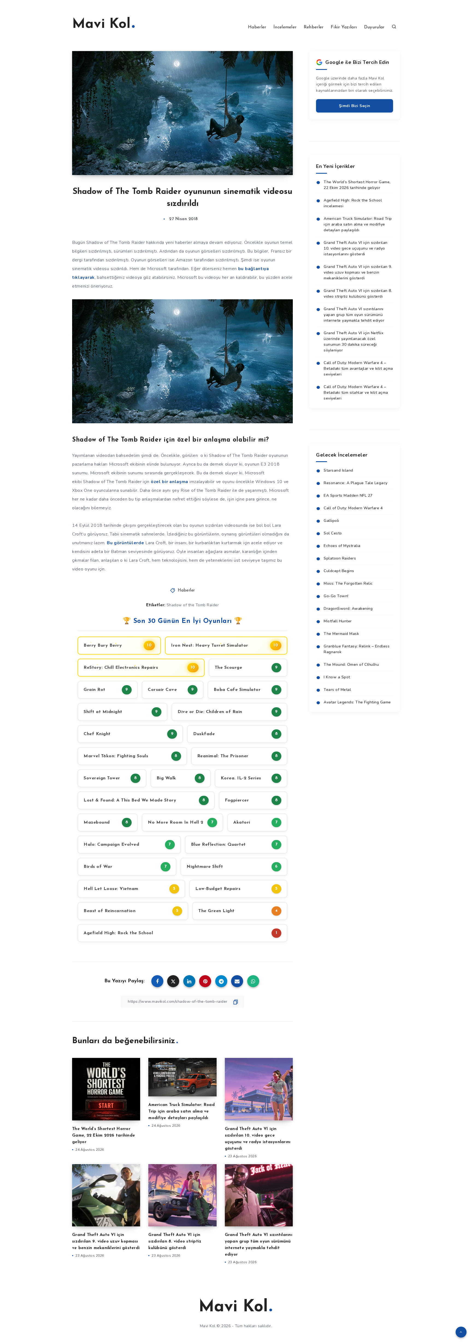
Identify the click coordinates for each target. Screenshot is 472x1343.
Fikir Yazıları (344, 27)
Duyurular (374, 27)
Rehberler (314, 27)
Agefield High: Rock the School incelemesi (353, 203)
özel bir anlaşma (169, 482)
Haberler (257, 27)
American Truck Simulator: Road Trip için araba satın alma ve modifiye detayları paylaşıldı (181, 1111)
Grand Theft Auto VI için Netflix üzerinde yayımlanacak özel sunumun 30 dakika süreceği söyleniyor (353, 341)
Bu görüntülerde (125, 543)
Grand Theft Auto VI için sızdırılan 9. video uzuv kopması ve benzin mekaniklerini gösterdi (106, 1241)
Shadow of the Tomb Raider (193, 605)
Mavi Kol (101, 24)
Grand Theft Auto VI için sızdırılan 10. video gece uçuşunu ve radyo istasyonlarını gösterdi (356, 248)
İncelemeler (284, 27)
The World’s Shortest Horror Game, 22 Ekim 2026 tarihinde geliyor (103, 1135)
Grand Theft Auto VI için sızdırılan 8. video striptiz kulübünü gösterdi (174, 1241)
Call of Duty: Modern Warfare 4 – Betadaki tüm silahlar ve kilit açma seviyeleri (356, 392)
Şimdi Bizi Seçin (354, 105)
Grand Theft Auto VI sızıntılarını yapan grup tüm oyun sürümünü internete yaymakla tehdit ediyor (354, 314)
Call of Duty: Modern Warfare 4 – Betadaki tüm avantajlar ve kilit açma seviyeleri (358, 368)
